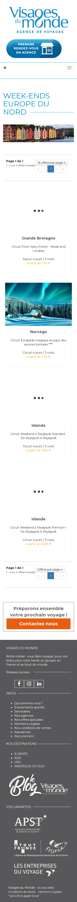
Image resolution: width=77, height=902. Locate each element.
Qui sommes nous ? (28, 703)
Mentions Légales (27, 724)
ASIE (17, 758)
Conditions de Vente (22, 891)
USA (17, 762)
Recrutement (24, 736)
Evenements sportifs (29, 707)
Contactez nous (38, 624)
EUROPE (21, 754)
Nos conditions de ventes (32, 728)
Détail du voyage (33, 192)
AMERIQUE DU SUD (29, 766)
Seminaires (22, 711)
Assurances (22, 732)
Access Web (46, 887)
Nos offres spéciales (28, 720)
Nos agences (23, 715)
